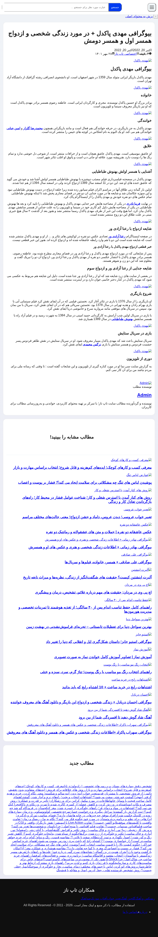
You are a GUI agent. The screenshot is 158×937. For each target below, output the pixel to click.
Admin (144, 395)
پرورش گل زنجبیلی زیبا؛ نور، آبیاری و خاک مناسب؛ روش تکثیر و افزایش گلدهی (102, 830)
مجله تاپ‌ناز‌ (135, 7)
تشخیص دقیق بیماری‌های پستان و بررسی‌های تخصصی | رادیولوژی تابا (108, 786)
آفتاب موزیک (99, 898)
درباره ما (141, 912)
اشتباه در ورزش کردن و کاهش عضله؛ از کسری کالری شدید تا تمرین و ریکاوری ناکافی (72, 804)
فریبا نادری (133, 203)
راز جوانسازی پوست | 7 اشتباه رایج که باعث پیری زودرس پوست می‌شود (85, 841)
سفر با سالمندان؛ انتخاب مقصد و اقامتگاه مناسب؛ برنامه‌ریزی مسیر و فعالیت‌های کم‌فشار (87, 855)
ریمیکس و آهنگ (145, 898)
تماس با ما (129, 912)
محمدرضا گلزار (33, 128)
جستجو (115, 7)
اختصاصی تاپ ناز (126, 53)
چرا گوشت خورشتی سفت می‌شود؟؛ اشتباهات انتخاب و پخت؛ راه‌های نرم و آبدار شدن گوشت (81, 797)
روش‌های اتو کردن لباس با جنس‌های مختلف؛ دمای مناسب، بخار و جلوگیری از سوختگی (82, 866)
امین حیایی (13, 128)
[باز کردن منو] (152, 7)
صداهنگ (86, 898)
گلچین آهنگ (128, 898)
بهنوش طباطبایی (122, 319)
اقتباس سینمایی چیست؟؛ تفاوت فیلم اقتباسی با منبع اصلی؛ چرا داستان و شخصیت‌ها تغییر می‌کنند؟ (74, 826)
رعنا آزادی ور (116, 236)
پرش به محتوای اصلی (139, 16)
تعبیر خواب (114, 898)
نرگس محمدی (92, 344)
